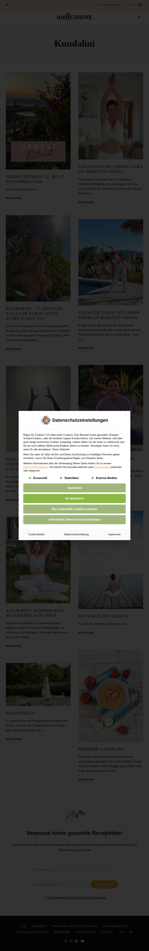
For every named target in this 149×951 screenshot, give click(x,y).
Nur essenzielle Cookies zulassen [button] (74, 509)
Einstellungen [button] (102, 467)
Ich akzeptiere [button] (74, 498)
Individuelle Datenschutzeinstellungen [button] (74, 519)
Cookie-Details (36, 534)
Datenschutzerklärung (35, 467)
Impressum (114, 534)
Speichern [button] (74, 487)
